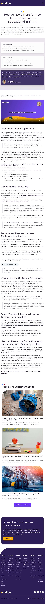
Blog (39, 558)
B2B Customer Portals (3, 575)
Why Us (32, 558)
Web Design (25, 564)
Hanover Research (17, 82)
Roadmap (33, 560)
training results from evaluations (17, 168)
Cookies (34, 598)
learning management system (29, 195)
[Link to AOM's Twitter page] (38, 592)
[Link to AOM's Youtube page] (43, 592)
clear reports (26, 156)
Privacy (29, 598)
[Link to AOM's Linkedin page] (40, 592)
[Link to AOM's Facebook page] (35, 592)
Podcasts (40, 577)
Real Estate (18, 558)
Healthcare (18, 560)
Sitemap (42, 598)
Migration (25, 558)
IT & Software (18, 562)
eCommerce (3, 570)
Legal (17, 574)
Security (32, 577)
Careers (32, 564)
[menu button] (42, 3)
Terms (38, 598)
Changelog (33, 562)
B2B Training (11, 570)
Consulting (18, 572)
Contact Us (33, 566)
